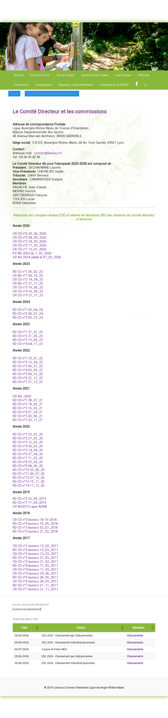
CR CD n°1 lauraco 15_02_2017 (35, 546)
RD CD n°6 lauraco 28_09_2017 (35, 577)
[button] (36, 627)
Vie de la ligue (65, 75)
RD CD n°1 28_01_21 (28, 400)
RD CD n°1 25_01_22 (28, 358)
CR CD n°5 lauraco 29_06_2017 (35, 573)
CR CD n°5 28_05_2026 (29, 237)
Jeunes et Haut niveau (94, 75)
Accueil (18, 75)
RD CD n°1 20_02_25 (28, 272)
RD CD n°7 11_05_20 (28, 458)
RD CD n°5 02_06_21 (28, 416)
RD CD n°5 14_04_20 (28, 450)
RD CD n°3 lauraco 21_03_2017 (35, 558)
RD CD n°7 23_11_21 (28, 420)
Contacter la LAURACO (114, 84)
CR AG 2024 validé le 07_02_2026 (37, 257)
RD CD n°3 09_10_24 (28, 318)
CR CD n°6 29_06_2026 (29, 234)
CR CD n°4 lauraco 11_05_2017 (35, 569)
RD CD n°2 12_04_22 (28, 362)
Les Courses (123, 75)
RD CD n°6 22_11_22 (28, 378)
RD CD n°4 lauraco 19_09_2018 (35, 524)
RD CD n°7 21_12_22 (28, 382)
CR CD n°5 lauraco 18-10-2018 (35, 520)
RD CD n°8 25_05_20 (28, 462)
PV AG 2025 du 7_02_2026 (32, 253)
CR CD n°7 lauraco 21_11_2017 (35, 589)
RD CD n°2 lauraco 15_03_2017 (35, 550)
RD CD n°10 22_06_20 (28, 470)
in (146, 84)
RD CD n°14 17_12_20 (28, 485)
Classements (135, 635)
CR (15, 249)
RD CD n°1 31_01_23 (28, 332)
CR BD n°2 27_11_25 (28, 283)
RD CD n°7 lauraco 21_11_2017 (35, 585)
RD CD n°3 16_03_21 (28, 408)
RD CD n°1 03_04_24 (28, 310)
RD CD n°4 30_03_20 (28, 446)
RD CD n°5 (20, 374)
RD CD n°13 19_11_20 (28, 482)
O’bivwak (143, 75)
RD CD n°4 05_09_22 (28, 370)
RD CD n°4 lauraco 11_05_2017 (35, 566)
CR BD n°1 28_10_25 (28, 276)
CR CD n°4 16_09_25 (28, 291)
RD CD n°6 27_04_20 (28, 454)
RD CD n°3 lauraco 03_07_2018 (35, 527)
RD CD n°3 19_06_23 (28, 340)
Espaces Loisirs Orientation (76, 84)
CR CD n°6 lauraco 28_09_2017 (35, 581)
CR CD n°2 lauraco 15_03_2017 (35, 554)
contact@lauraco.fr (47, 153)
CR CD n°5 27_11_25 (28, 295)
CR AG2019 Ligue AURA (30, 506)
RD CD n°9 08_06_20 (28, 466)
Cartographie (43, 84)
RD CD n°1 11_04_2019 (29, 503)
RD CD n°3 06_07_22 (28, 366)
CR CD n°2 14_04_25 (28, 279)
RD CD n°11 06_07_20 (28, 474)
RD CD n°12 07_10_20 (28, 478)
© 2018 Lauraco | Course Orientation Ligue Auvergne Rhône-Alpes (84, 687)
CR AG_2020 (22, 396)
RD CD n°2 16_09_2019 (29, 499)
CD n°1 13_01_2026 (31, 249)
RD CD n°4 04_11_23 (28, 344)
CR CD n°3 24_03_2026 (29, 241)
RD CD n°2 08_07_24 (28, 314)
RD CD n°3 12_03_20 (28, 442)
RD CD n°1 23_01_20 (28, 434)
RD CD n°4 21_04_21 (28, 412)
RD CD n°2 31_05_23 (28, 336)
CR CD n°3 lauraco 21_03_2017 (35, 562)
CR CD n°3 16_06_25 (28, 287)
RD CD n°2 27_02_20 (28, 438)
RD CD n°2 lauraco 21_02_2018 (35, 531)
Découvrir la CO (39, 75)
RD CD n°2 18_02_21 (28, 404)
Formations (21, 84)
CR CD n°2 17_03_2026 (29, 245)
